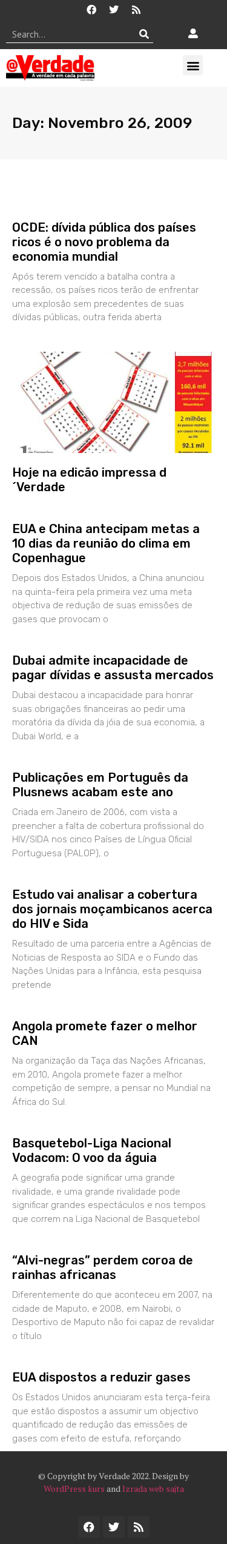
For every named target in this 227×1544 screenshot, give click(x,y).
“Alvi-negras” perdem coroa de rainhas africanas (102, 1267)
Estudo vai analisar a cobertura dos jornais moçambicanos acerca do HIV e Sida (112, 909)
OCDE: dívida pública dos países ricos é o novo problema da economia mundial (104, 242)
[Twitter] (113, 9)
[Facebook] (91, 9)
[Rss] (136, 9)
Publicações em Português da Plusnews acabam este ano (100, 784)
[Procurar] (144, 33)
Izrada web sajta (153, 1488)
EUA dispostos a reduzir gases (101, 1377)
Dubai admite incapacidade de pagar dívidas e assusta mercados (113, 667)
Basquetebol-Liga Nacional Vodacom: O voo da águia (91, 1150)
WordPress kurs (74, 1488)
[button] (193, 65)
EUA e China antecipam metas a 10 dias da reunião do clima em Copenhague (106, 543)
